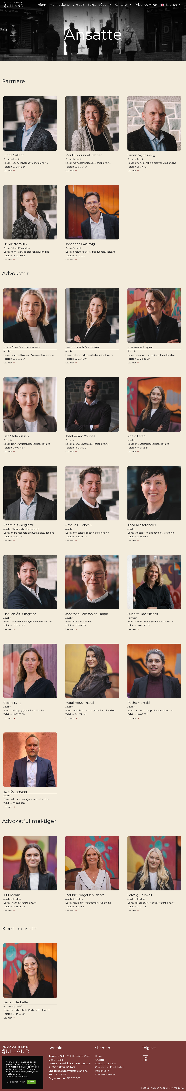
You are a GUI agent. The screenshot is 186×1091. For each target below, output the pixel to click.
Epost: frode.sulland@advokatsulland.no (25, 163)
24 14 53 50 (60, 1074)
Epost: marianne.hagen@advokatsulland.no (151, 355)
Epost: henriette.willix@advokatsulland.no (26, 252)
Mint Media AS (176, 1088)
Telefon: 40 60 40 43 (138, 625)
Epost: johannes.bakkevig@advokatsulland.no (90, 252)
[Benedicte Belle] (30, 970)
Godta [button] (31, 1082)
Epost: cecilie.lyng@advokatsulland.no (24, 710)
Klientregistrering (106, 1074)
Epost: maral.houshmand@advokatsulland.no (90, 710)
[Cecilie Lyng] (30, 670)
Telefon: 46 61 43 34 (138, 447)
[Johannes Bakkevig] (92, 212)
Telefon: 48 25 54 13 (76, 906)
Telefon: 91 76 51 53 (137, 536)
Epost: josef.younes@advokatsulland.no (87, 444)
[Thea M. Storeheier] (154, 493)
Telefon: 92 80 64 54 (76, 166)
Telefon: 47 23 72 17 (138, 906)
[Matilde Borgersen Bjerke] (92, 863)
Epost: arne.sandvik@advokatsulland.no (87, 533)
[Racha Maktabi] (154, 670)
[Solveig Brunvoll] (154, 863)
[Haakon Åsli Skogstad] (30, 582)
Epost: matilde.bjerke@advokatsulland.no (88, 902)
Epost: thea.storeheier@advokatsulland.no (150, 533)
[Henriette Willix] (30, 212)
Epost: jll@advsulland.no (78, 621)
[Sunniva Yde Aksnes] (154, 582)
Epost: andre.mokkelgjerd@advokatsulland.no (28, 533)
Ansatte (100, 1059)
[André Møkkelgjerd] (30, 493)
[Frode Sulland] (30, 123)
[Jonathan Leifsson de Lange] (92, 582)
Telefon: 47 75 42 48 (14, 625)
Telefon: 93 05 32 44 (14, 359)
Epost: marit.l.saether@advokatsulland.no (88, 163)
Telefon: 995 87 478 (14, 803)
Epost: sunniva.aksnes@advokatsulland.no (150, 621)
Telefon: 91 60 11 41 (13, 536)
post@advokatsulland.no (72, 1070)
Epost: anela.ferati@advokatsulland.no (148, 444)
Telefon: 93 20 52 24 (14, 166)
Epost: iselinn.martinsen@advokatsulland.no (89, 355)
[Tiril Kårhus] (30, 863)
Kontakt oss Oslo (105, 1063)
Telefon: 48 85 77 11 (137, 714)
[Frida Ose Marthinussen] (30, 315)
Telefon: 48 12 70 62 (14, 255)
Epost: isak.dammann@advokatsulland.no (26, 799)
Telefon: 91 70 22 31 (75, 255)
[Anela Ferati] (154, 404)
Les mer (7, 170)
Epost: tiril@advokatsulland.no (20, 902)
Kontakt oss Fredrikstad (109, 1067)
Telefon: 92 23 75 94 (76, 359)
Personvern (102, 1070)
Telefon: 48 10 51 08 (14, 714)
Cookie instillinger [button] (16, 1082)
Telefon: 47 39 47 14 (75, 625)
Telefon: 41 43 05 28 (14, 906)
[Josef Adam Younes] (92, 404)
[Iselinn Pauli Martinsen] (92, 315)
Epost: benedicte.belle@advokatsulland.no (26, 1010)
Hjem (98, 1056)
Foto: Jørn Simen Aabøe (154, 1088)
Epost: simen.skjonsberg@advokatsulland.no (151, 163)
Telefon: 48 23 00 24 (76, 447)
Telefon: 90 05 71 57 (14, 447)
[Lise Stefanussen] (30, 404)
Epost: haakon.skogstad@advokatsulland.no (27, 621)
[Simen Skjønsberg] (154, 123)
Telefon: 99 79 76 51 (138, 166)
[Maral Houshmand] (92, 670)
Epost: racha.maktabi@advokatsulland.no (150, 710)
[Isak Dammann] (30, 759)
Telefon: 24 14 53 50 (14, 1014)
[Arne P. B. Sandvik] (92, 493)
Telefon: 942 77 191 (75, 714)
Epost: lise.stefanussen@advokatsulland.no (26, 444)
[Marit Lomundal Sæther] (92, 123)
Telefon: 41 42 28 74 (76, 536)
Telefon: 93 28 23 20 (138, 359)
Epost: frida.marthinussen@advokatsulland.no (28, 355)
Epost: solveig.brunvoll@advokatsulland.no (151, 902)
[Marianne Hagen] (154, 315)
